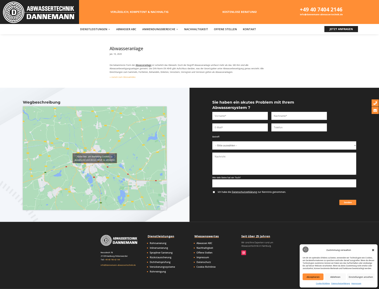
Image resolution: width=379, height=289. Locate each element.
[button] (373, 250)
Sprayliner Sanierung (161, 252)
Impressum (356, 283)
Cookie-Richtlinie (323, 283)
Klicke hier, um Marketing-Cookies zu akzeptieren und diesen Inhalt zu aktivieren (94, 158)
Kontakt (249, 29)
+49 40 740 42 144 (112, 259)
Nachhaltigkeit (196, 29)
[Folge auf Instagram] (243, 252)
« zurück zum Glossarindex (123, 77)
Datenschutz (203, 262)
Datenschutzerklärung (340, 283)
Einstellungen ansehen (361, 276)
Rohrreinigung (158, 271)
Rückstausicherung (160, 257)
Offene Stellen (225, 29)
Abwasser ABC (126, 29)
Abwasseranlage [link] (143, 65)
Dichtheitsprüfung (160, 262)
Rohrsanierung (158, 243)
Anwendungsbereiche (158, 29)
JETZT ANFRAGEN (341, 29)
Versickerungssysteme (162, 266)
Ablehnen (335, 276)
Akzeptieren (313, 276)
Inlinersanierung (159, 247)
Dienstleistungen (93, 29)
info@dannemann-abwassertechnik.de (118, 265)
